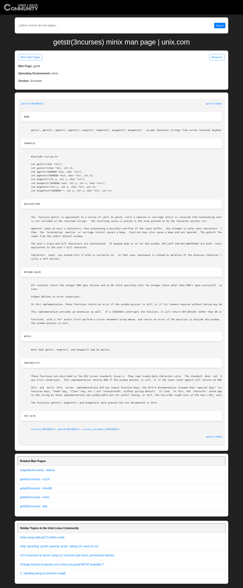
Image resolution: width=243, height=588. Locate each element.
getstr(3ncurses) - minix (34, 497)
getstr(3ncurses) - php (33, 506)
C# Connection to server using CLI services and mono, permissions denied (67, 555)
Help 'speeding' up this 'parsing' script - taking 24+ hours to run (59, 546)
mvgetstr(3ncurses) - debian (37, 470)
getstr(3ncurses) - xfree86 (36, 488)
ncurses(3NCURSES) (43, 429)
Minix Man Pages (30, 57)
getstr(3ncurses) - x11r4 (34, 479)
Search (220, 25)
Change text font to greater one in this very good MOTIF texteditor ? (62, 564)
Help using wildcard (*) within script (42, 537)
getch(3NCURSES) (69, 429)
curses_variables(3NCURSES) (100, 429)
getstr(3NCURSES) (32, 103)
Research (217, 57)
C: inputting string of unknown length (43, 573)
